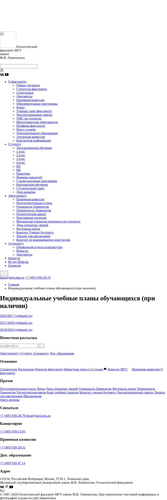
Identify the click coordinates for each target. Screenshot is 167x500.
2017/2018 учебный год (16, 322)
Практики (23, 173)
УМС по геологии (29, 118)
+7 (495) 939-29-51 (12, 447)
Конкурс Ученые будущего (35, 232)
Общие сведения (28, 85)
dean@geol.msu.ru (12, 277)
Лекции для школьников (33, 236)
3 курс (20, 159)
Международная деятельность (37, 122)
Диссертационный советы (135, 392)
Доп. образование (61, 353)
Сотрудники (24, 92)
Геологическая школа (31, 214)
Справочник (8, 369)
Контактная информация (33, 140)
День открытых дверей (32, 225)
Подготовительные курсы (34, 203)
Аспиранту (16, 243)
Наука (20, 107)
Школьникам (32, 396)
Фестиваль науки (28, 228)
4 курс (20, 162)
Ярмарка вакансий (29, 177)
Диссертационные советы (34, 114)
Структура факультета (31, 89)
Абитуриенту (17, 195)
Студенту (14, 144)
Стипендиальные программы (36, 181)
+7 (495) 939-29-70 (38, 277)
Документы (24, 96)
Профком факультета (30, 126)
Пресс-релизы (9, 400)
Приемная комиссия (30, 100)
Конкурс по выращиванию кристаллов (43, 240)
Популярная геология (31, 217)
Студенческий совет (30, 188)
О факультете (17, 81)
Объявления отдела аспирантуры (39, 247)
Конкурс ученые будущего (97, 392)
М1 (18, 166)
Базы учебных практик (63, 392)
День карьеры (25, 192)
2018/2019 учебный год (16, 329)
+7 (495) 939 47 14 (12, 463)
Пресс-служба (26, 129)
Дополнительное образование (37, 133)
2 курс (20, 155)
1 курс (20, 151)
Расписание (26, 369)
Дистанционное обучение (34, 148)
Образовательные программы (36, 103)
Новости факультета (49, 369)
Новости (22, 251)
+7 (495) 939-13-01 (12, 431)
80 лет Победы (18, 262)
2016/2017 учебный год (16, 316)
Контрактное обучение (32, 184)
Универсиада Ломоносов (33, 210)
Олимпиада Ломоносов (32, 206)
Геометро (14, 265)
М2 (18, 170)
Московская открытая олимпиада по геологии (48, 221)
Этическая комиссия (30, 137)
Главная (13, 284)
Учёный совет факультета (34, 111)
